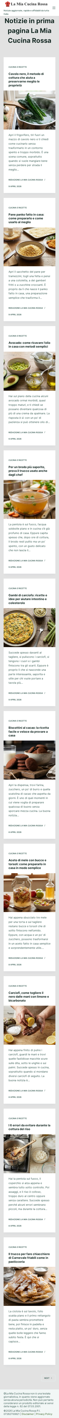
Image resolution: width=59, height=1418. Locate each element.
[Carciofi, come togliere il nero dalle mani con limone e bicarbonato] (30, 1025)
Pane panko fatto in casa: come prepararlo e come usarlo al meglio (26, 218)
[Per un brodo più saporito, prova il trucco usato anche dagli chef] (30, 499)
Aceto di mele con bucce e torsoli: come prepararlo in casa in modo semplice (27, 864)
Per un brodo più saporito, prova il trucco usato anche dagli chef (28, 470)
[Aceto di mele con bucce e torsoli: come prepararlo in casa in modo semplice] (30, 892)
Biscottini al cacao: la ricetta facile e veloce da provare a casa (29, 731)
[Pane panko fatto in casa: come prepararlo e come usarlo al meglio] (30, 246)
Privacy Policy (44, 1414)
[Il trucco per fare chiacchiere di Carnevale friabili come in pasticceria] (30, 1286)
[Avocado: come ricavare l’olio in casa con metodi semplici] (30, 371)
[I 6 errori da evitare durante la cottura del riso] (30, 1153)
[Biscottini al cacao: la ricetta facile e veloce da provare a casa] (30, 760)
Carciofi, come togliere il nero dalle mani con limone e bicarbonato (29, 996)
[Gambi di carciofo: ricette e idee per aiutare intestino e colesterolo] (30, 627)
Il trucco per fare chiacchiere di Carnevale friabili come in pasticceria (29, 1257)
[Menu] (53, 7)
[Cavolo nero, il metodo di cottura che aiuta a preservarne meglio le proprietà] (30, 110)
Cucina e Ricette (18, 67)
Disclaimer (28, 1414)
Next (46, 1378)
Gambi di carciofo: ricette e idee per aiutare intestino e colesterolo (28, 599)
